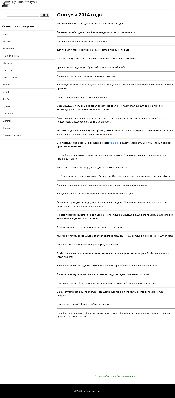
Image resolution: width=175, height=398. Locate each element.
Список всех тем (12, 135)
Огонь (6, 91)
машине (113, 142)
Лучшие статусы (24, 2)
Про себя (8, 70)
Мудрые (7, 63)
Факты (6, 128)
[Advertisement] (116, 350)
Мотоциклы (9, 48)
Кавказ (6, 41)
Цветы (6, 106)
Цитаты (7, 120)
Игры (5, 34)
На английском (11, 55)
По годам (8, 113)
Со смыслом (10, 77)
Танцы (6, 84)
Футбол (7, 99)
